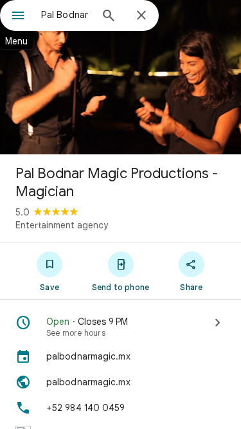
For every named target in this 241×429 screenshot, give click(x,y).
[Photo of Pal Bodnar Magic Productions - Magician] (120, 77)
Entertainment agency (61, 225)
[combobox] (66, 15)
